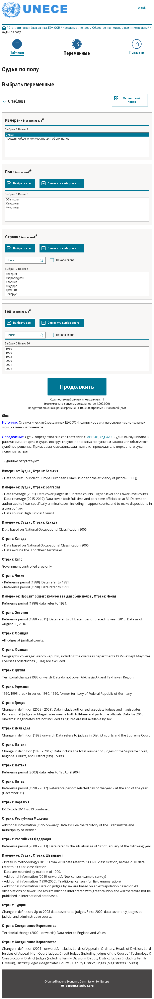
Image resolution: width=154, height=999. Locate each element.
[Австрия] (77, 274)
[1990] (77, 353)
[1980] (77, 349)
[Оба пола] (77, 199)
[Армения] (77, 290)
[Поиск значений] (41, 260)
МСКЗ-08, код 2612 (99, 437)
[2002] (77, 369)
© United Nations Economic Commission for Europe (77, 981)
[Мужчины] (77, 207)
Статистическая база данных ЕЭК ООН (34, 27)
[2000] (77, 361)
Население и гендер (76, 27)
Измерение (14, 120)
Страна (11, 236)
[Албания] (77, 282)
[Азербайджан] (77, 278)
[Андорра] (77, 286)
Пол (8, 172)
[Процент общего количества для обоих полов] (77, 139)
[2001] (77, 365)
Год (8, 311)
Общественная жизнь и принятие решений (120, 27)
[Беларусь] (77, 294)
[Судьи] (77, 135)
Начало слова (65, 260)
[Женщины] (77, 203)
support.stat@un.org (79, 985)
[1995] (77, 357)
